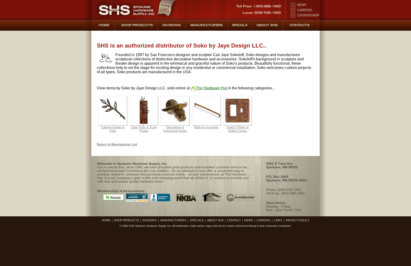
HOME (106, 220)
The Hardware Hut (211, 88)
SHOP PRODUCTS (126, 220)
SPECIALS (197, 220)
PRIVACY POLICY (297, 220)
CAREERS (301, 10)
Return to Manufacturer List (117, 144)
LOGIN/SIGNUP (305, 15)
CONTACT (234, 220)
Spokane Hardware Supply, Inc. (153, 225)
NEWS (298, 5)
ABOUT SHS (215, 220)
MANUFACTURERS (173, 220)
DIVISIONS (149, 220)
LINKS (278, 220)
